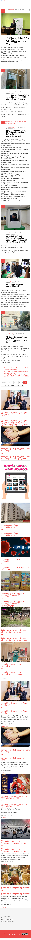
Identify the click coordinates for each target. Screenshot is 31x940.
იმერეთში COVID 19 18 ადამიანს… (10, 560)
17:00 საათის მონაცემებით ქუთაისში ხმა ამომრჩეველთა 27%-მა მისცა (17, 41)
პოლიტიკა (11, 9)
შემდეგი (13, 385)
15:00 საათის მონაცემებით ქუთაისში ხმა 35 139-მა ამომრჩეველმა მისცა (17, 97)
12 (2, 385)
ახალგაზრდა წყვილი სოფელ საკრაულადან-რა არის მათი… (14, 639)
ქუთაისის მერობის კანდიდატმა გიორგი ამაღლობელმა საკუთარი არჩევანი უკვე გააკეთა (17, 239)
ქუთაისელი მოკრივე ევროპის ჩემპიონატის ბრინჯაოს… (14, 797)
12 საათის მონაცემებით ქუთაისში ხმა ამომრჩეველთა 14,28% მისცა (16, 340)
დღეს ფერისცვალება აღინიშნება (15, 887)
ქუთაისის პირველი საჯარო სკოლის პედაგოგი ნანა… (12, 673)
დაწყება (4, 382)
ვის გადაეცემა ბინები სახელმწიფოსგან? (10, 526)
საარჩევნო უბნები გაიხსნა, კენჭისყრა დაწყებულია (16, 375)
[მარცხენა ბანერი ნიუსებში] (15, 481)
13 (5, 385)
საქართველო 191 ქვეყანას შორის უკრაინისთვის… (12, 594)
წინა (9, 382)
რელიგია (4, 907)
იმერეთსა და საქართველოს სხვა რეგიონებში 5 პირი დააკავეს (15, 457)
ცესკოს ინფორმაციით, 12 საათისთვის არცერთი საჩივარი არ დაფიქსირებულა (17, 133)
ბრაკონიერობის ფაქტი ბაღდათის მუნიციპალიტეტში (13, 842)
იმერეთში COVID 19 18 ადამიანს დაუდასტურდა (15, 568)
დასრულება (20, 385)
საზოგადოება (5, 773)
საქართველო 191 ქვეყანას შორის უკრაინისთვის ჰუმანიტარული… (12, 603)
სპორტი (4, 817)
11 (28, 382)
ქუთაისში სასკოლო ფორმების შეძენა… (14, 712)
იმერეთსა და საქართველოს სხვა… (13, 759)
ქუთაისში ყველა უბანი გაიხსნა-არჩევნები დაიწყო (16, 376)
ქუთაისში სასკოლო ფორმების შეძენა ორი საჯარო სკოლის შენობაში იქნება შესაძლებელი (14, 422)
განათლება (5, 726)
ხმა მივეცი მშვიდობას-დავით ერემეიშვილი (16, 285)
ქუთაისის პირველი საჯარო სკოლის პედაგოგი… (12, 665)
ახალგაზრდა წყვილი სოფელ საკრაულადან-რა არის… (14, 631)
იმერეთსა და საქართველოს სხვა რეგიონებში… (15, 449)
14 (8, 385)
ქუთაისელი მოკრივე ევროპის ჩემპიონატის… (14, 805)
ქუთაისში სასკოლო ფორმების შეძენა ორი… (14, 413)
